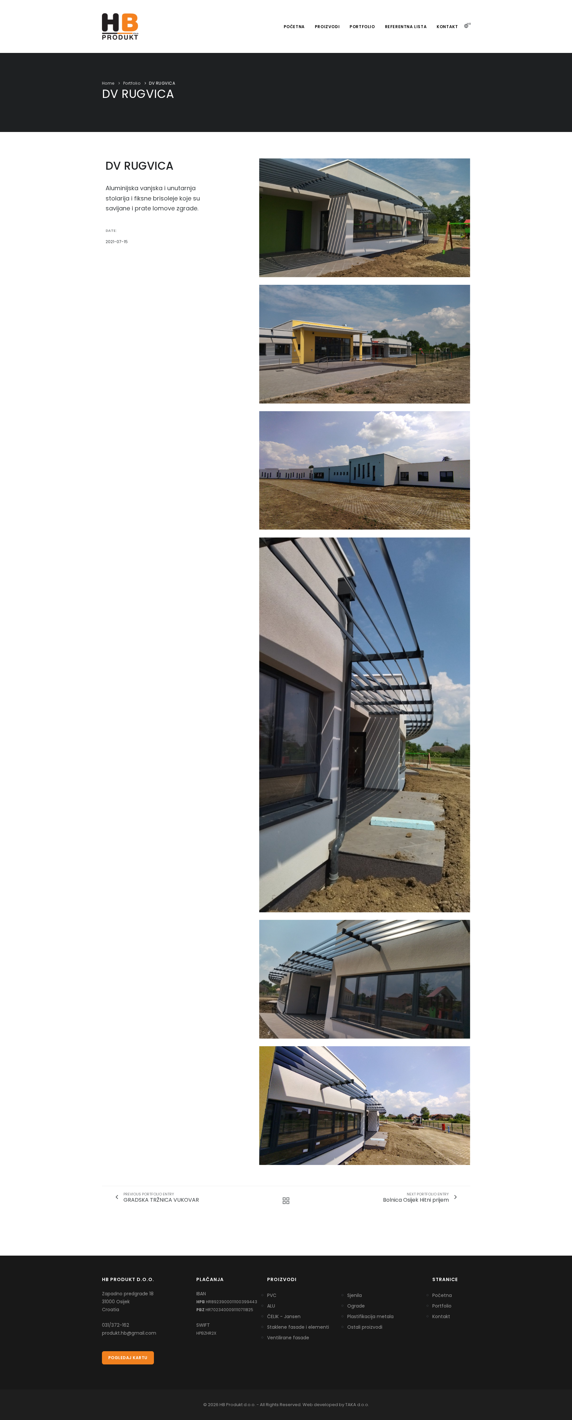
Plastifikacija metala (370, 1316)
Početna (294, 26)
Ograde (356, 1306)
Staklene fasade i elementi (298, 1327)
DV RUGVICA (162, 83)
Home (108, 83)
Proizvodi (327, 26)
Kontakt (447, 26)
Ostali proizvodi (364, 1327)
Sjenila (354, 1295)
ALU (271, 1306)
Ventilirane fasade (288, 1337)
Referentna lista (406, 26)
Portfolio (362, 26)
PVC (271, 1295)
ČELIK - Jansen (284, 1316)
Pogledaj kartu (128, 1357)
